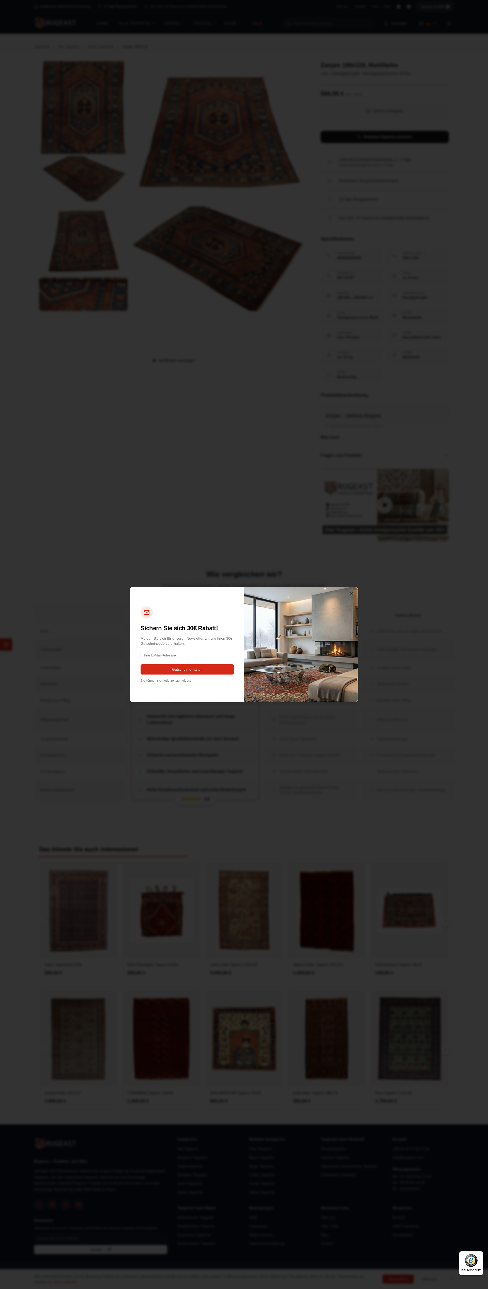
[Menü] (480, 1254)
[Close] (351, 593)
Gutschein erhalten (187, 669)
